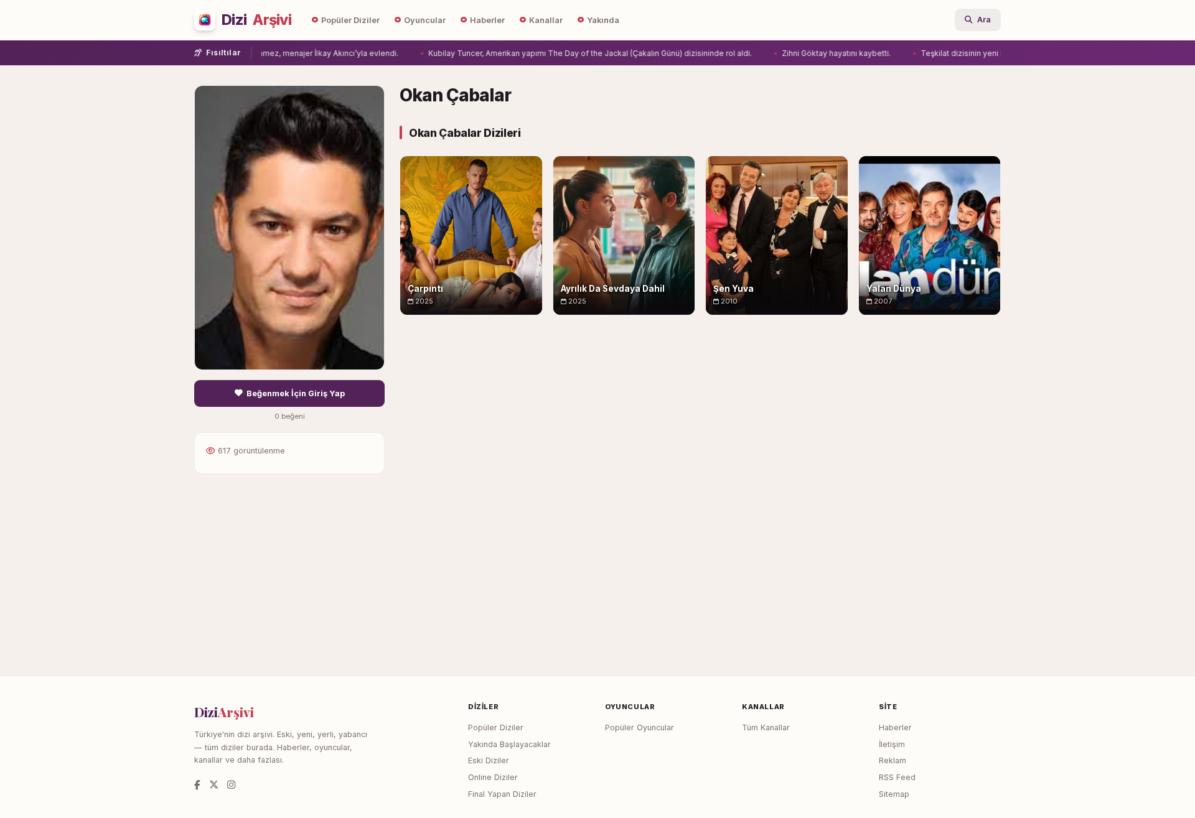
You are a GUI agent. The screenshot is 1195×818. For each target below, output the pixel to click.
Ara (984, 19)
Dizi (256, 20)
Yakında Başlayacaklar (509, 744)
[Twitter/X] (213, 784)
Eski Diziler (488, 760)
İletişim (892, 744)
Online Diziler (493, 777)
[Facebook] (197, 784)
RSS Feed (897, 777)
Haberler (487, 20)
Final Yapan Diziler (502, 794)
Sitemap (894, 794)
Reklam (892, 760)
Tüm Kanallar (766, 727)
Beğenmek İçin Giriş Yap (295, 393)
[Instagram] (231, 784)
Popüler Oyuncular (639, 727)
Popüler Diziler (350, 20)
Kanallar (546, 20)
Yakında (603, 20)
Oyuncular (425, 20)
